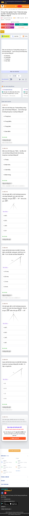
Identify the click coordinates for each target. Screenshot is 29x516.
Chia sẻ (8, 24)
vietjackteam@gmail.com (9, 501)
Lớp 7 (2, 9)
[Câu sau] (18, 75)
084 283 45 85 (7, 499)
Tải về (22, 24)
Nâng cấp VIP (15, 438)
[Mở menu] (5, 6)
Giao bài (8, 27)
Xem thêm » (5, 211)
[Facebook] (2, 493)
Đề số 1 (2, 31)
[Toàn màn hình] (26, 79)
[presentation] (16, 198)
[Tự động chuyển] (20, 79)
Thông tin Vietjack (6, 509)
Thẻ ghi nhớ (6, 36)
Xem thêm (18, 470)
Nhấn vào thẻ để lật (14, 71)
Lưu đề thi (22, 27)
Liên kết (3, 506)
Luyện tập (16, 36)
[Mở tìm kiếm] (16, 6)
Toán (5, 9)
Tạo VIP (19, 6)
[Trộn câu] (23, 79)
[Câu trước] (10, 75)
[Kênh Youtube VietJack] (5, 493)
